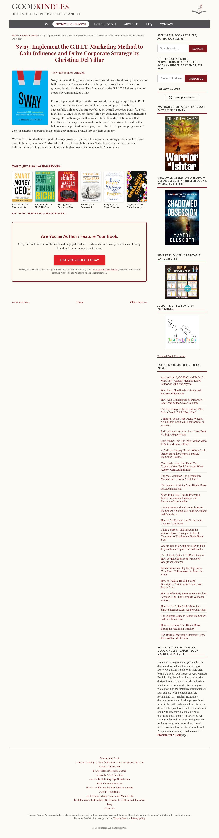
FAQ (149, 24)
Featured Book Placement (171, 356)
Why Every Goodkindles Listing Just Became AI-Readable (181, 391)
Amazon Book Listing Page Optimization (109, 779)
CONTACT (167, 24)
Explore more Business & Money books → (39, 213)
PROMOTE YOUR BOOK (70, 24)
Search (197, 48)
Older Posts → (138, 302)
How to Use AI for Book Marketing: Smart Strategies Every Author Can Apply (183, 607)
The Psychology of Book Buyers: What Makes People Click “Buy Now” (182, 410)
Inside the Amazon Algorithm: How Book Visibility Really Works (183, 432)
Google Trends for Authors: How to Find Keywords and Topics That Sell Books (183, 547)
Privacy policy (138, 818)
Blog (109, 804)
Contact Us (109, 808)
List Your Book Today (79, 260)
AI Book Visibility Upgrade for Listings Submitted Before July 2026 (109, 762)
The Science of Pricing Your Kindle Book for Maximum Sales (183, 486)
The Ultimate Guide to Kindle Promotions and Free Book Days (183, 617)
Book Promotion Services (109, 783)
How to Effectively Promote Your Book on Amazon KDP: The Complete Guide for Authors (184, 597)
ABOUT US (131, 24)
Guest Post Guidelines (109, 791)
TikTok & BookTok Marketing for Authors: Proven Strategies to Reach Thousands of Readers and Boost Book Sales (182, 534)
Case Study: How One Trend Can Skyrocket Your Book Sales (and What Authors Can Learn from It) (182, 466)
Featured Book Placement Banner (109, 770)
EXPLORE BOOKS (105, 24)
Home (79, 302)
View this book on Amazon (68, 72)
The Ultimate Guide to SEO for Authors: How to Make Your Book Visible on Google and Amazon (183, 558)
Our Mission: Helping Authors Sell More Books (109, 795)
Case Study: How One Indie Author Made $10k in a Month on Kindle (184, 442)
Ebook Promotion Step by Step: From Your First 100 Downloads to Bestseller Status (182, 571)
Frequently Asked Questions (109, 775)
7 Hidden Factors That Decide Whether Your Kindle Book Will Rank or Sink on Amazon (183, 422)
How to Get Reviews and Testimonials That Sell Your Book (181, 521)
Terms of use (119, 818)
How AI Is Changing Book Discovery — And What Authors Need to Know (183, 401)
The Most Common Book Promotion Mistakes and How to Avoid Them (181, 477)
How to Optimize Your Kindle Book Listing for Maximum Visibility (180, 626)
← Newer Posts (20, 302)
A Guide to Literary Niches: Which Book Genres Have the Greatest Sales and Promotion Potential (183, 453)
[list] (79, 190)
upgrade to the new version (105, 269)
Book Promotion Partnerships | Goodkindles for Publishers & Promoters (109, 800)
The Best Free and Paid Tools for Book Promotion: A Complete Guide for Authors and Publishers (184, 511)
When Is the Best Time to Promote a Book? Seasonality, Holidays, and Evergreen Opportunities (180, 498)
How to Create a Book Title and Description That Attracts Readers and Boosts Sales (181, 584)
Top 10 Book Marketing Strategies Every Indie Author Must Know (183, 636)
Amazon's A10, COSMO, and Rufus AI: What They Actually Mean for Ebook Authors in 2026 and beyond (183, 380)
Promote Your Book (169, 735)
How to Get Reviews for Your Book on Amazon (109, 787)
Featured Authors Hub (109, 766)
